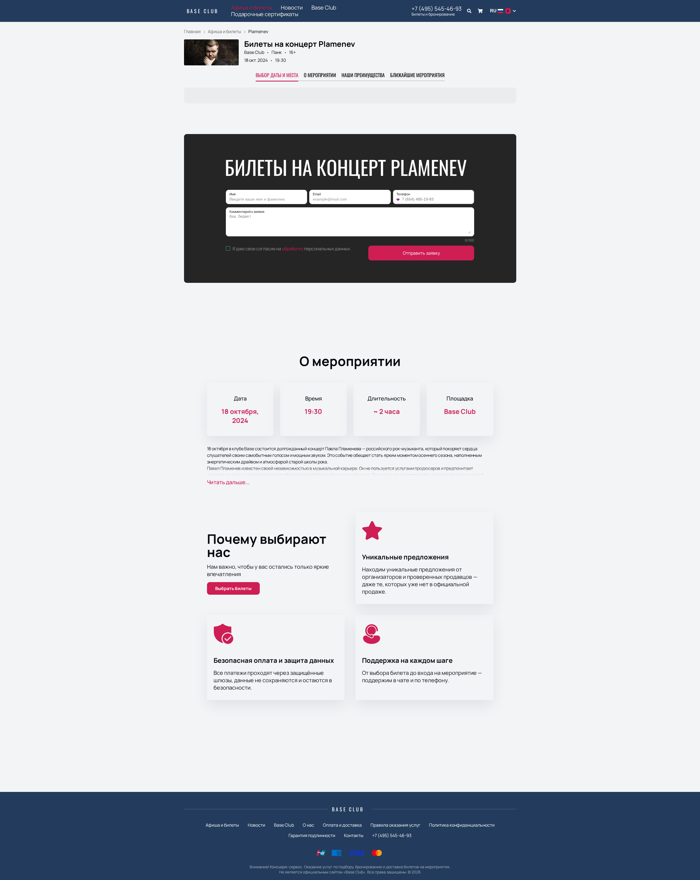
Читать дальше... (228, 482)
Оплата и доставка (342, 825)
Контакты (353, 835)
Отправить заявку (421, 253)
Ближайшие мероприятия (417, 75)
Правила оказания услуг (395, 825)
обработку (292, 249)
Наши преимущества (363, 75)
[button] (398, 199)
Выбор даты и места (277, 75)
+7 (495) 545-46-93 (437, 8)
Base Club (203, 10)
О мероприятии (320, 75)
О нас (308, 825)
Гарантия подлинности (311, 835)
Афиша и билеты (251, 7)
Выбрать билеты (233, 588)
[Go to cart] (480, 10)
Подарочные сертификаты (264, 14)
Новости (292, 7)
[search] (469, 10)
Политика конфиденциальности (462, 825)
